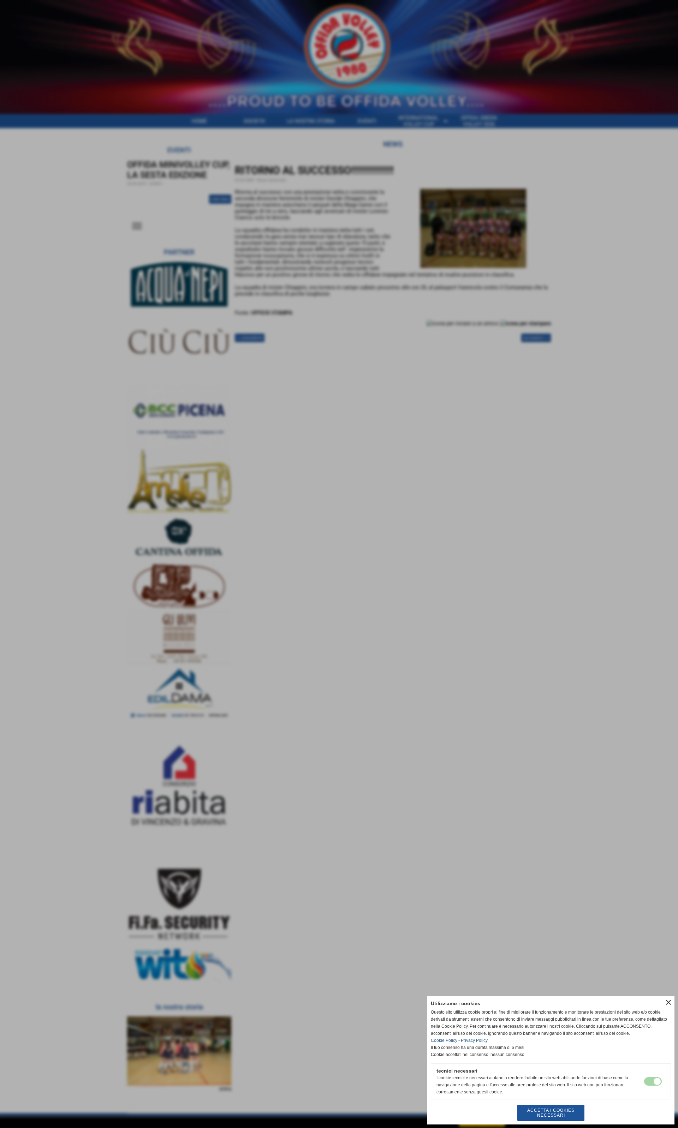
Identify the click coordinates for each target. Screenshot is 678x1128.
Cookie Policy (444, 1040)
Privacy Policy (474, 1040)
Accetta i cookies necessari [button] (551, 1113)
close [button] (668, 1002)
